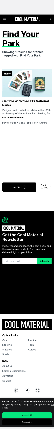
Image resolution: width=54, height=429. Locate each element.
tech (31, 344)
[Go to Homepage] (28, 19)
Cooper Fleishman (14, 117)
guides (32, 349)
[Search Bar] (50, 19)
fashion (32, 340)
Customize (27, 422)
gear (5, 340)
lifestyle (7, 344)
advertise (7, 375)
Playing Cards (9, 123)
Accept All (27, 415)
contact (6, 380)
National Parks (24, 123)
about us (7, 365)
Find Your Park (39, 123)
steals (5, 354)
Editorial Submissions (13, 370)
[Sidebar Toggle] (4, 19)
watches (7, 349)
